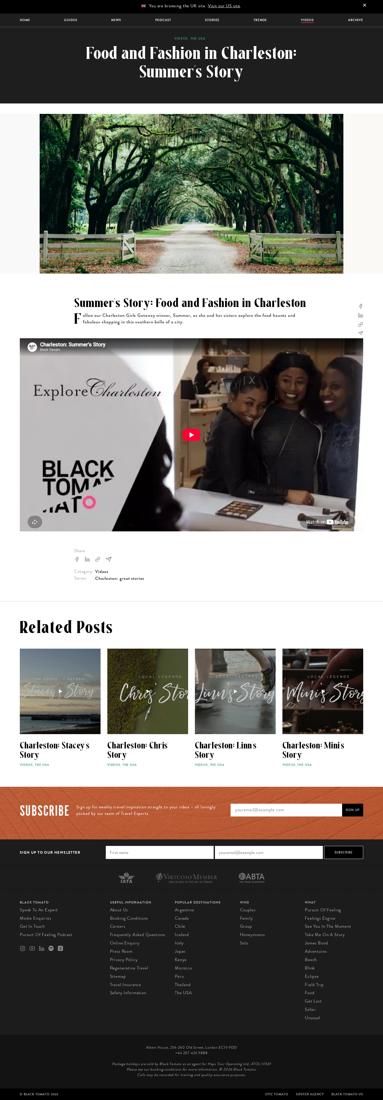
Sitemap (118, 976)
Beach (311, 959)
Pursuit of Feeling (323, 910)
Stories (212, 20)
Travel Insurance (125, 984)
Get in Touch (32, 926)
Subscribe (344, 852)
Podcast (163, 20)
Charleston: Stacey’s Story (55, 750)
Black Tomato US (347, 1094)
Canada (182, 918)
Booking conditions (129, 918)
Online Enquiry (125, 943)
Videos (307, 20)
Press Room (121, 951)
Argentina (184, 910)
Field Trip (314, 984)
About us (119, 910)
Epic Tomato (276, 1094)
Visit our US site (224, 6)
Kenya (181, 959)
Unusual (312, 1018)
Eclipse (312, 976)
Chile (180, 926)
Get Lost (313, 1001)
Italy (179, 943)
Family (246, 918)
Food (309, 993)
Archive (355, 20)
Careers (117, 926)
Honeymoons (252, 934)
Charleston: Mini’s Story (313, 750)
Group (246, 926)
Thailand (183, 984)
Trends (260, 20)
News (116, 20)
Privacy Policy (124, 959)
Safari (310, 1009)
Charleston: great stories (119, 578)
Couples (248, 910)
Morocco (183, 968)
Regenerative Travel (129, 968)
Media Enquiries (35, 918)
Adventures (316, 951)
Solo (244, 943)
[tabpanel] (191, 194)
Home (25, 20)
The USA (197, 38)
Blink (310, 968)
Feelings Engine (320, 918)
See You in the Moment (328, 926)
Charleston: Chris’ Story (138, 750)
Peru (179, 976)
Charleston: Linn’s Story (226, 750)
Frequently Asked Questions (137, 934)
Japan (180, 951)
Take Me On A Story (325, 934)
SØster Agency (310, 1094)
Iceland (182, 934)
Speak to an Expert (39, 910)
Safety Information (128, 993)
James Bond (316, 943)
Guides (70, 20)
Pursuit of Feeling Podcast (46, 934)
